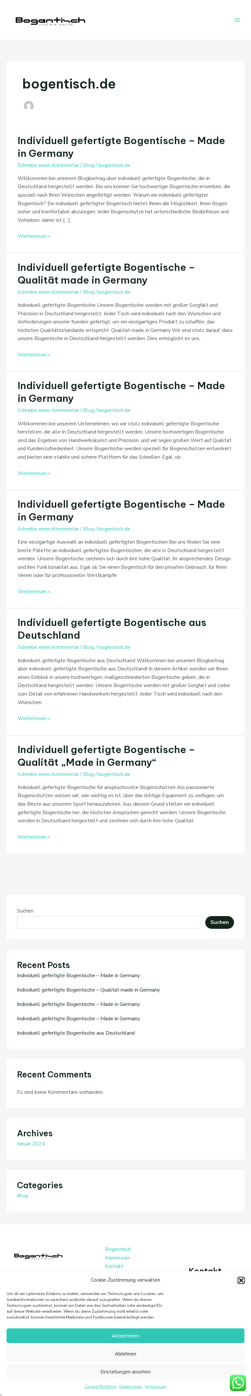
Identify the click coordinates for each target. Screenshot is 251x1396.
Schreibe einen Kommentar (48, 165)
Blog (88, 165)
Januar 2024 (31, 1143)
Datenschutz (130, 1386)
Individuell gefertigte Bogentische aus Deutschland (76, 1033)
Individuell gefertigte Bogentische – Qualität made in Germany (106, 273)
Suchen (25, 910)
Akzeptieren (125, 1336)
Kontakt (114, 1266)
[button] (241, 1280)
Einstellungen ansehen (125, 1372)
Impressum (155, 1386)
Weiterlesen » (34, 236)
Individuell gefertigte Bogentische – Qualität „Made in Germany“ (106, 755)
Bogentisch (118, 1249)
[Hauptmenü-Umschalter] (237, 20)
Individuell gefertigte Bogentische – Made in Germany (78, 975)
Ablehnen (125, 1354)
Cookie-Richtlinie (100, 1386)
